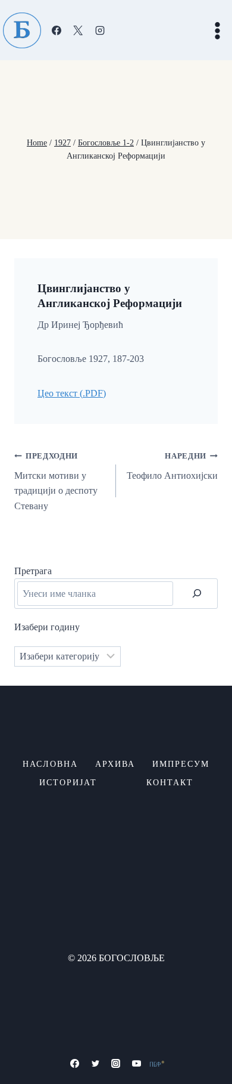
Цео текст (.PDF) (71, 393)
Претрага (33, 571)
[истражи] (197, 593)
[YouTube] (137, 1064)
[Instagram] (99, 30)
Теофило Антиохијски (172, 466)
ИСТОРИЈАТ (68, 782)
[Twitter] (95, 1064)
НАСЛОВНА (50, 764)
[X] (77, 30)
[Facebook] (56, 30)
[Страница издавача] (157, 1064)
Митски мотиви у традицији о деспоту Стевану (56, 481)
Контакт (169, 782)
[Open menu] (217, 30)
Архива (115, 764)
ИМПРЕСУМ (180, 764)
